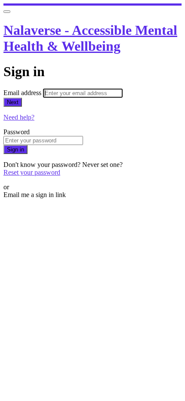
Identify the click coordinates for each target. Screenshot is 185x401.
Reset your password (31, 172)
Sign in (15, 149)
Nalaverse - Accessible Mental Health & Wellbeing (90, 38)
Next (12, 102)
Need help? (18, 117)
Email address (23, 92)
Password (16, 132)
